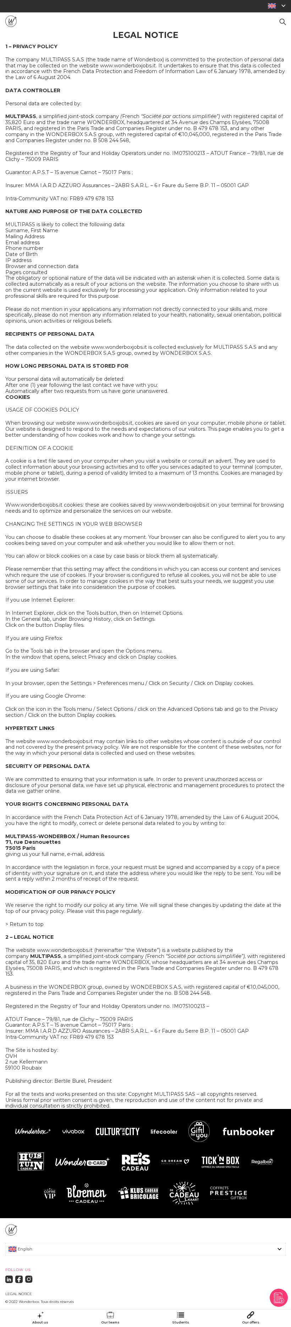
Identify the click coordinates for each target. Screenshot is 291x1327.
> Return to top (24, 924)
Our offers (250, 1322)
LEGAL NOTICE (18, 1294)
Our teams (110, 1322)
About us (40, 1322)
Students (180, 1322)
